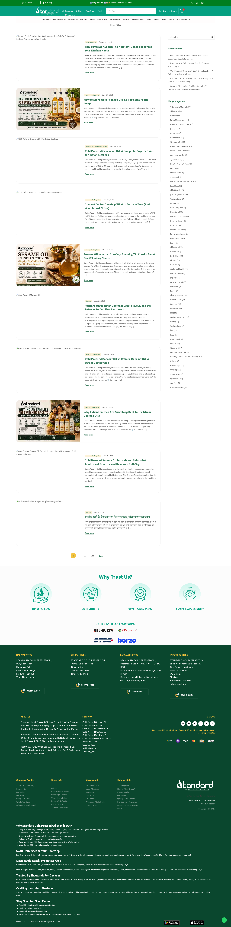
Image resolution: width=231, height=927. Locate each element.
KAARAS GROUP (36, 922)
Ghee (92, 892)
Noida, (77, 870)
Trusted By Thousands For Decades (38, 875)
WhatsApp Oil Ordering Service (32, 914)
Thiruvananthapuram (100, 870)
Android (28, 3)
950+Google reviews (42, 842)
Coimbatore (141, 870)
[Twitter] (206, 723)
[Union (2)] (202, 2)
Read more (89, 72)
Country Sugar (108, 892)
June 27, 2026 (107, 95)
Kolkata (58, 870)
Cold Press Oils (91, 42)
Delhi (39, 870)
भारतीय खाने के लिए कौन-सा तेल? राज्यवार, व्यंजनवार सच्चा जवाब (117, 517)
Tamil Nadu (36, 865)
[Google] (183, 723)
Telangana (79, 865)
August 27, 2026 (105, 42)
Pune (52, 870)
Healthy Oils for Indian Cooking (96, 146)
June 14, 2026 (98, 512)
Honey (98, 892)
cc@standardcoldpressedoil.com (199, 796)
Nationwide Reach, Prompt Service (38, 861)
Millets (128, 892)
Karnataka (46, 865)
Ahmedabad (68, 870)
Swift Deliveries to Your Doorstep (38, 851)
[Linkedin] (212, 723)
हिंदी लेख (88, 512)
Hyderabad (35, 855)
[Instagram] (200, 723)
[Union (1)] (197, 2)
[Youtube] (188, 723)
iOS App (48, 3)
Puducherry (130, 870)
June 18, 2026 (107, 407)
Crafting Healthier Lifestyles (34, 888)
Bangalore (88, 855)
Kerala (54, 865)
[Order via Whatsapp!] (224, 920)
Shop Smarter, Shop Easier (33, 901)
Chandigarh (85, 870)
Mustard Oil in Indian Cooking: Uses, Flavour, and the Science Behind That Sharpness (118, 307)
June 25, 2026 (107, 250)
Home (112, 25)
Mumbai (45, 870)
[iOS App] (43, 3)
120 (92, 556)
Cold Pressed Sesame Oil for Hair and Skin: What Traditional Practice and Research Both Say (115, 462)
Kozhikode (114, 870)
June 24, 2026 (99, 301)
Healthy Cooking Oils (92, 95)
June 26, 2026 (115, 146)
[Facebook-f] (194, 723)
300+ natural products (39, 845)
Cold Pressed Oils (81, 892)
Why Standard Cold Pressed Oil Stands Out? (44, 826)
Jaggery (118, 892)
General (88, 301)
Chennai (22, 855)
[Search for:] (191, 37)
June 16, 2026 (108, 456)
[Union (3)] (192, 2)
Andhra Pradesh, (65, 865)
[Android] (23, 3)
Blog (119, 25)
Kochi (121, 870)
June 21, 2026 (108, 354)
